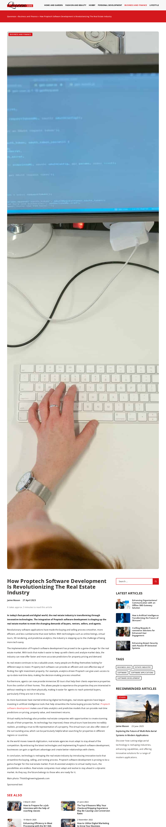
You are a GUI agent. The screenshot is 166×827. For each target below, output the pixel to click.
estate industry (143, 667)
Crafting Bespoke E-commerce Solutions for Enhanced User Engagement (143, 632)
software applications (142, 673)
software (122, 673)
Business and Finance (136, 5)
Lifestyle (154, 5)
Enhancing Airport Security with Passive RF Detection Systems (145, 645)
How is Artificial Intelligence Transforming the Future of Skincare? (145, 618)
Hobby (92, 5)
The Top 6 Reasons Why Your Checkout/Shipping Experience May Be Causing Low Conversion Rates (93, 809)
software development (128, 678)
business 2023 (124, 667)
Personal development (110, 5)
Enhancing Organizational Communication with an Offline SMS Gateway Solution (144, 604)
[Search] (156, 581)
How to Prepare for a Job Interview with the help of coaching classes (36, 808)
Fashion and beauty (75, 5)
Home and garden (53, 5)
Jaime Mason (13, 600)
